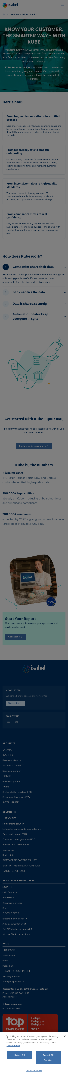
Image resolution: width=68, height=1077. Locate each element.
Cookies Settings (34, 1070)
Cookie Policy (13, 1045)
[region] (34, 1054)
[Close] (64, 1036)
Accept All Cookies (48, 1058)
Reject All (20, 1055)
